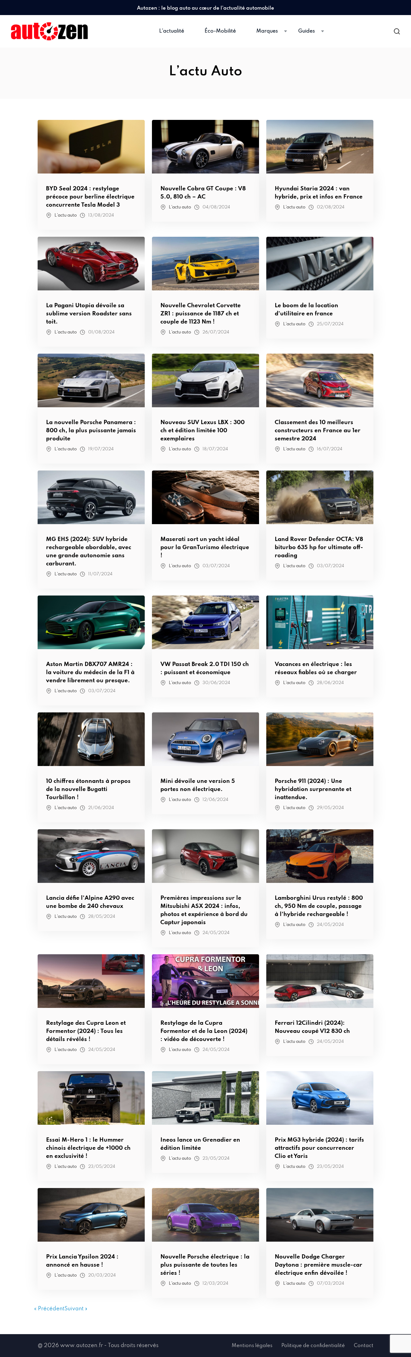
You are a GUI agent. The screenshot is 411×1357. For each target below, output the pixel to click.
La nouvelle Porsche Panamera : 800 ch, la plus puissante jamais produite (91, 431)
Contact (363, 1345)
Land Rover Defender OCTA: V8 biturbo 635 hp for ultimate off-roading (319, 547)
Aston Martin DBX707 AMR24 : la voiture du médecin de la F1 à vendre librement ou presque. (90, 672)
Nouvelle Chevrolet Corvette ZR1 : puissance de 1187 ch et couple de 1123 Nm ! (200, 314)
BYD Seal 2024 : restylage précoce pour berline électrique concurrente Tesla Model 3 (90, 197)
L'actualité (171, 31)
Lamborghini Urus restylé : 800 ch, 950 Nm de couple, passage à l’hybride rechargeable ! (319, 906)
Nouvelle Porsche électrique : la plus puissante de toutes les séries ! (204, 1265)
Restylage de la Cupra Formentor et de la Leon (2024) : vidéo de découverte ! (203, 1031)
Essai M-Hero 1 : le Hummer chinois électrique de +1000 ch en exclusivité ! (88, 1148)
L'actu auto (65, 215)
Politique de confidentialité (313, 1345)
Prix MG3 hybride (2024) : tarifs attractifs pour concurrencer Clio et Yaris (319, 1148)
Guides (306, 31)
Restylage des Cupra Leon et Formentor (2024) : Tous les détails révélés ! (86, 1031)
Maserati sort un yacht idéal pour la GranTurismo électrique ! (204, 547)
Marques (267, 31)
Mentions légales (252, 1345)
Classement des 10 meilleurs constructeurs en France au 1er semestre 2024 (317, 431)
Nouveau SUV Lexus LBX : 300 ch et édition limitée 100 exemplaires (202, 431)
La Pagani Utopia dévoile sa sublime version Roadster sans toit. (89, 314)
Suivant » (76, 1309)
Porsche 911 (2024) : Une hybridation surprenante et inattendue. (313, 789)
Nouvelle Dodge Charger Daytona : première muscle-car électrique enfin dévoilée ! (318, 1265)
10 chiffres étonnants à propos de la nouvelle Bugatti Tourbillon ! (88, 789)
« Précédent (49, 1309)
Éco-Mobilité (220, 31)
